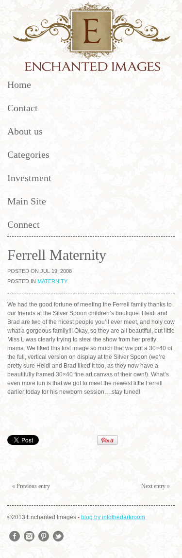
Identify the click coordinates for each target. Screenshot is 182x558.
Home (19, 84)
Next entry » (155, 486)
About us (25, 131)
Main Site (26, 201)
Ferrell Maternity (56, 255)
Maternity (52, 281)
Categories (28, 154)
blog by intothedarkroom (113, 517)
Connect (23, 224)
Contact (22, 107)
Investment (29, 177)
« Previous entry (31, 486)
